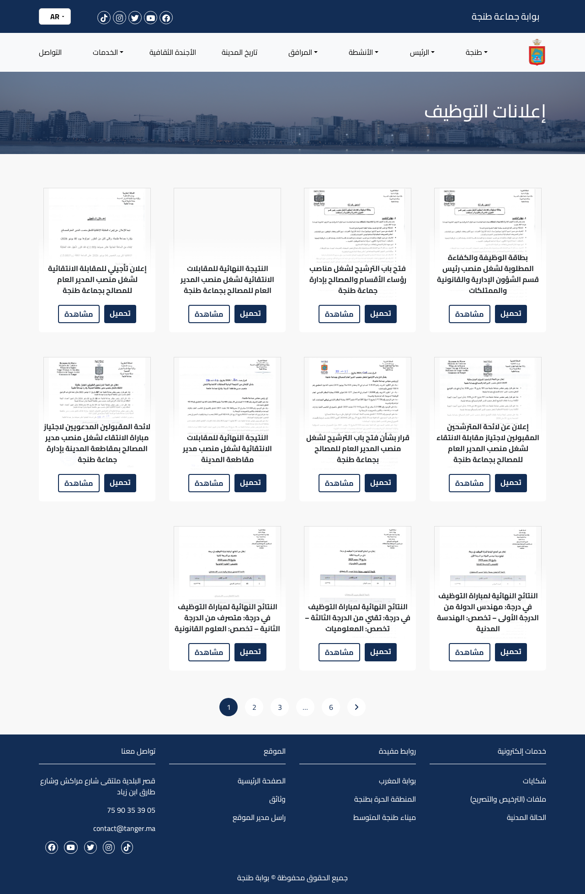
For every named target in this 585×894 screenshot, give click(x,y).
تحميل (510, 313)
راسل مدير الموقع (259, 817)
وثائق (277, 798)
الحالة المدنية (526, 817)
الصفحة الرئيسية (262, 780)
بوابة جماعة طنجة (505, 16)
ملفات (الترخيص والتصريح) (508, 798)
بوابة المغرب (397, 780)
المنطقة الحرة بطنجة (385, 798)
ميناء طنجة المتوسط (384, 817)
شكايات (534, 780)
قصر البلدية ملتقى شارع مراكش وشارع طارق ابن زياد (97, 786)
